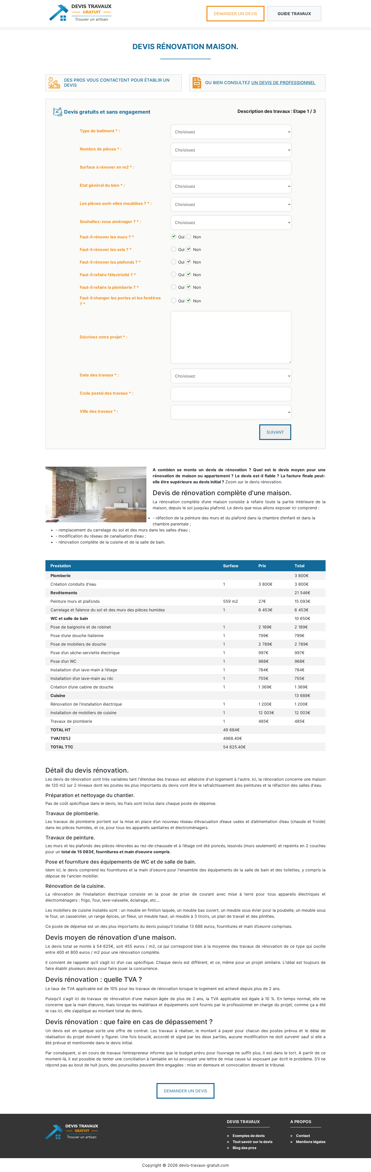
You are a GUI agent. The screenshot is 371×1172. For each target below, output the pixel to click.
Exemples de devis (248, 1135)
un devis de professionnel (283, 82)
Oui (181, 236)
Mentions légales (310, 1141)
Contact (302, 1135)
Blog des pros (244, 1148)
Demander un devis (235, 13)
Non (197, 236)
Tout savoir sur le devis (252, 1141)
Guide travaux (294, 13)
